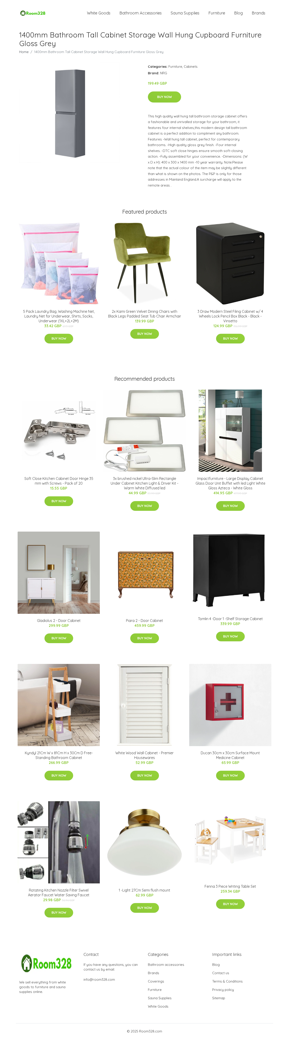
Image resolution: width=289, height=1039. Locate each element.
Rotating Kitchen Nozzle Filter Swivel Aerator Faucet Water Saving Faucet (58, 892)
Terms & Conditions (227, 981)
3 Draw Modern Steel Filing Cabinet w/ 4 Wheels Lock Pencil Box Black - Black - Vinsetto (230, 316)
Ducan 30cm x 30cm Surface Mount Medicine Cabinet (230, 755)
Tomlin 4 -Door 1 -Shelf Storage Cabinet (230, 618)
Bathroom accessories (166, 964)
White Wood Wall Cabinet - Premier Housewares (144, 755)
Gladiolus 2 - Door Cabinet (59, 620)
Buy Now (164, 97)
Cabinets (191, 66)
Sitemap (218, 998)
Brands (258, 13)
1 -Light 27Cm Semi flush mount (144, 890)
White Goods (98, 13)
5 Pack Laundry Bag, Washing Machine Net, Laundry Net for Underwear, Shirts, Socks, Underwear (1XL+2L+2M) (59, 316)
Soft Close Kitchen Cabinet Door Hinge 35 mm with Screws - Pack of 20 (58, 481)
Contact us (220, 973)
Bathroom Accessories (140, 13)
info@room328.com (99, 979)
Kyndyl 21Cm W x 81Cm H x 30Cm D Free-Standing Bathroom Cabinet (59, 755)
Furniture (216, 13)
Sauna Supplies (185, 13)
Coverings (156, 981)
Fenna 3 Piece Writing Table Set (230, 886)
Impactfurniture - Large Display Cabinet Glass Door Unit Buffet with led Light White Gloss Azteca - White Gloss (230, 483)
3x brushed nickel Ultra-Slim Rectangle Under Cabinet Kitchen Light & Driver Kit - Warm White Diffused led (144, 483)
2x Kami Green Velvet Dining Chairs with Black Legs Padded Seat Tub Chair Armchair (144, 313)
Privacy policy (223, 990)
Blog (238, 13)
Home (24, 52)
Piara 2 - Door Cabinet (144, 620)
